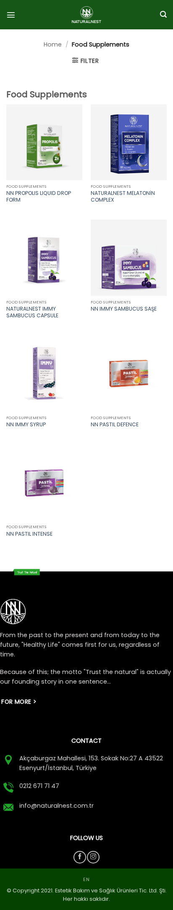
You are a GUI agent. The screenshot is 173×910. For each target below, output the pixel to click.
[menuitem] (86, 879)
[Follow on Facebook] (79, 857)
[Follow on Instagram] (93, 857)
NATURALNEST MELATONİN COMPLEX (123, 196)
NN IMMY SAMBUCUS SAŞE (124, 309)
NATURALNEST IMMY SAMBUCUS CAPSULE (32, 312)
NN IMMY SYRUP (26, 424)
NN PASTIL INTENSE (29, 534)
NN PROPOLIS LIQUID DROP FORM (38, 196)
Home (53, 44)
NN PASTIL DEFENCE (115, 424)
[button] (11, 14)
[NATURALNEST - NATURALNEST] (86, 14)
